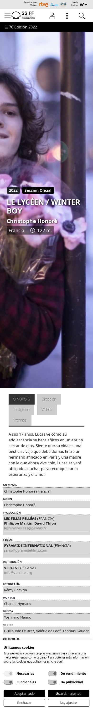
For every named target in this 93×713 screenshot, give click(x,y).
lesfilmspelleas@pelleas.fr (25, 528)
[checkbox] (8, 673)
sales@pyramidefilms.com (25, 550)
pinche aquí (54, 661)
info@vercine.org (18, 572)
